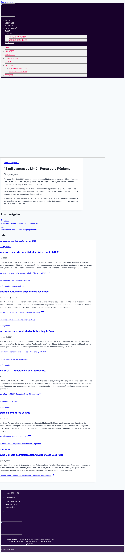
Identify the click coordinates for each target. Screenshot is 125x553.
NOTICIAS (8, 34)
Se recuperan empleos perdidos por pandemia (19, 228)
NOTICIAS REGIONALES (18, 40)
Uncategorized (18, 286)
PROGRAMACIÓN (11, 28)
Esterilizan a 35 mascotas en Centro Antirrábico (19, 222)
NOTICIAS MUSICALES (17, 37)
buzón (7, 31)
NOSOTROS (9, 23)
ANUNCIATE (9, 26)
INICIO (7, 20)
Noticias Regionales (11, 163)
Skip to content (7, 2)
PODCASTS (9, 43)
